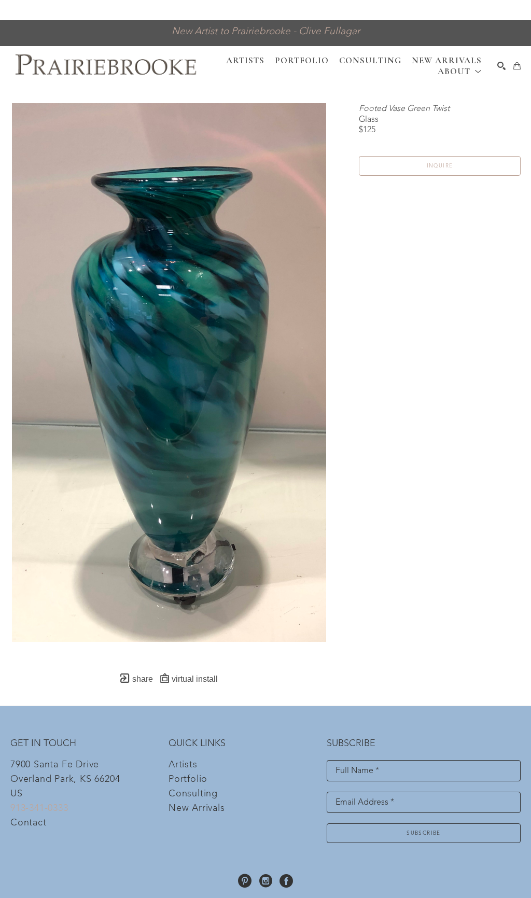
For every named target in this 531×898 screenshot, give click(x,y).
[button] (460, 71)
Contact (28, 822)
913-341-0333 (39, 808)
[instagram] (265, 881)
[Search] (501, 66)
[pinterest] (244, 881)
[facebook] (286, 881)
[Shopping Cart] (517, 66)
